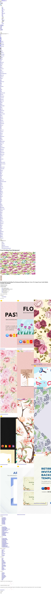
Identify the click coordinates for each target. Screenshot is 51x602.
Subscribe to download (3, 286)
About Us (3, 572)
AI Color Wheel (4, 540)
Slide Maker (3, 520)
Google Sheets (4, 562)
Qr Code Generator (4, 538)
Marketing (3, 549)
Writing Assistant (4, 519)
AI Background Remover (5, 543)
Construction (3, 553)
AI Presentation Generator (5, 532)
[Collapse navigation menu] (1, 32)
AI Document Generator (5, 530)
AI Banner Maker (4, 529)
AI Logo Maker (4, 526)
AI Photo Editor (4, 534)
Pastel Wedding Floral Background (6, 248)
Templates (3, 243)
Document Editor (4, 518)
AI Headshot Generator (5, 539)
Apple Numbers (4, 565)
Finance (3, 552)
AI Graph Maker (4, 535)
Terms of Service (4, 576)
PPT (2, 559)
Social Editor (3, 523)
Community (3, 573)
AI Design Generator (4, 528)
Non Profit (3, 554)
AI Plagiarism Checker (5, 545)
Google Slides (3, 563)
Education (3, 555)
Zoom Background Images (5, 246)
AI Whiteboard (4, 533)
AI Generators (3, 517)
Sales (2, 550)
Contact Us (3, 574)
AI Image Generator (4, 527)
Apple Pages (3, 564)
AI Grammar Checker (4, 546)
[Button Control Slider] (0, 275)
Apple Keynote (4, 566)
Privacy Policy (4, 575)
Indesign (3, 568)
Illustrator (3, 567)
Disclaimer (3, 577)
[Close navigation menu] (1, 5)
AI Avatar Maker (4, 542)
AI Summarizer (4, 544)
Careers (3, 578)
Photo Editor (3, 522)
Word (2, 558)
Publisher (3, 560)
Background (3, 245)
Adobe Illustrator (4, 296)
